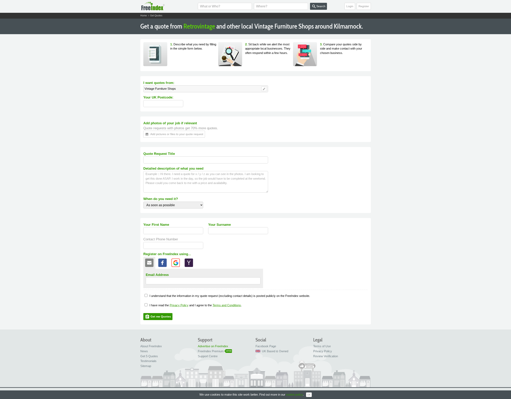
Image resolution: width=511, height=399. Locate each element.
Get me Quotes (158, 316)
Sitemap (145, 366)
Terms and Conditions (227, 305)
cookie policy (294, 394)
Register (363, 6)
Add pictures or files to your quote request (174, 134)
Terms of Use (322, 346)
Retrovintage (199, 26)
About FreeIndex (151, 346)
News (144, 351)
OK (309, 394)
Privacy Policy (179, 305)
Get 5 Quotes (149, 356)
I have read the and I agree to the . (196, 305)
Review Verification (325, 356)
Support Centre (208, 356)
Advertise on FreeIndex (213, 346)
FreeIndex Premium (211, 351)
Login (349, 6)
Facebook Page (266, 346)
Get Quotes (156, 15)
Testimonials (148, 361)
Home (143, 15)
